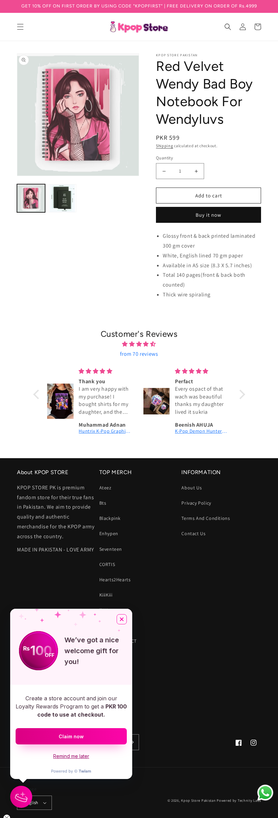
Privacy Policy (196, 503)
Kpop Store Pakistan (198, 800)
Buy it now (208, 215)
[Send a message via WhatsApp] (265, 792)
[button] (20, 26)
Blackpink (110, 518)
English (31, 802)
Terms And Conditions (205, 518)
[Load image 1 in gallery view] (31, 198)
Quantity (164, 158)
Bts (102, 503)
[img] (139, 344)
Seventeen (110, 549)
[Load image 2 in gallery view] (62, 198)
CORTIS (107, 564)
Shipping (164, 145)
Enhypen (108, 533)
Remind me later (71, 756)
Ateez (105, 488)
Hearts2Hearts (115, 580)
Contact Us (193, 533)
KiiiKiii (106, 595)
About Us (191, 488)
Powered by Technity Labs (239, 800)
